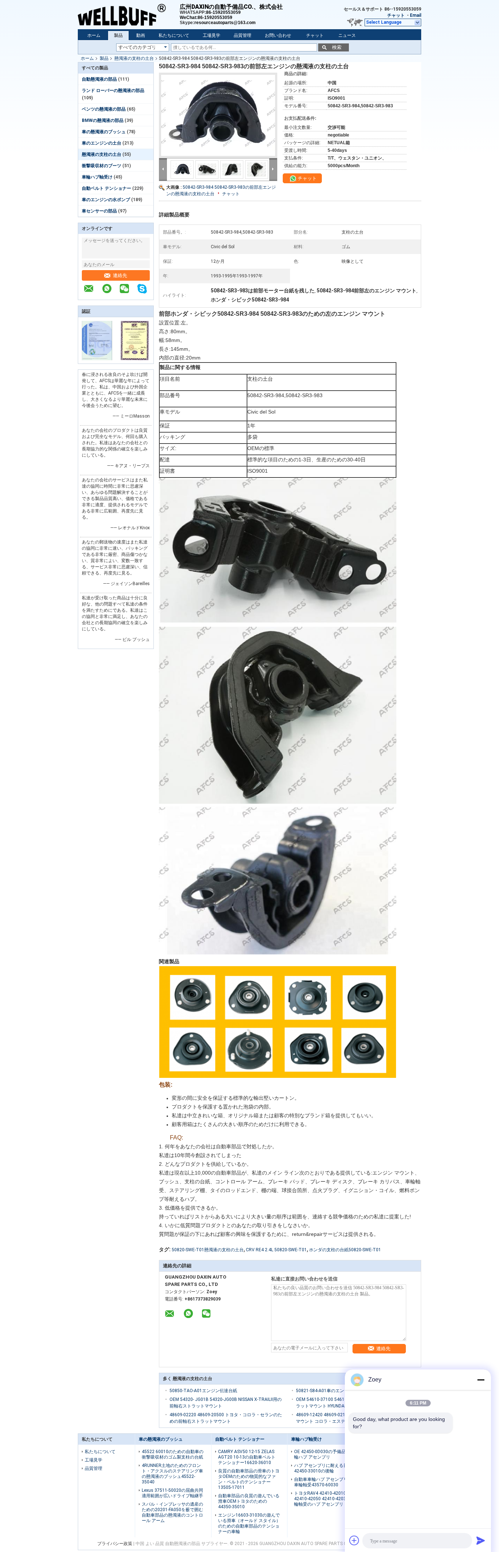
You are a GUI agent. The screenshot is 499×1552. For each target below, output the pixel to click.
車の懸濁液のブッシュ (104, 131)
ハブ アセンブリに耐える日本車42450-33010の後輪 (325, 1468)
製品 (118, 35)
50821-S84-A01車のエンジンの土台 (331, 1390)
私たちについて (174, 35)
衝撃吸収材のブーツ (101, 165)
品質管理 (242, 35)
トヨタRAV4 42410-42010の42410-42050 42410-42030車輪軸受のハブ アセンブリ (323, 1499)
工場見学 (211, 35)
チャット (396, 15)
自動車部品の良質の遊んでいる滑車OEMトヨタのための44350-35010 (248, 1501)
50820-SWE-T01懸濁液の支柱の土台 (208, 1249)
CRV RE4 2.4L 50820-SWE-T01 (276, 1249)
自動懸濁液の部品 (99, 79)
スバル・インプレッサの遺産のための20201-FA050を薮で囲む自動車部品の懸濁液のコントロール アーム (172, 1512)
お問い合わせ (278, 35)
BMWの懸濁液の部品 (102, 120)
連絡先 (120, 275)
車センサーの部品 (99, 211)
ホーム (93, 35)
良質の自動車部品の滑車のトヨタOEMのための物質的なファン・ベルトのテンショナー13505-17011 (248, 1479)
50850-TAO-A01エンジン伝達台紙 (203, 1390)
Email (415, 15)
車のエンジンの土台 (101, 143)
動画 (140, 35)
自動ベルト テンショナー (106, 188)
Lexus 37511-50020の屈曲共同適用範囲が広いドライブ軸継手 (172, 1493)
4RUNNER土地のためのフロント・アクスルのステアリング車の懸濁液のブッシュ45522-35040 (172, 1473)
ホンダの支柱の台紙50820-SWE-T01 (345, 1249)
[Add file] (354, 1540)
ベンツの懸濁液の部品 (104, 109)
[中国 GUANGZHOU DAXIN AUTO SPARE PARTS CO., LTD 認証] (97, 358)
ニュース (347, 35)
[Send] (481, 1540)
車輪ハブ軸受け (97, 177)
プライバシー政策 (114, 1543)
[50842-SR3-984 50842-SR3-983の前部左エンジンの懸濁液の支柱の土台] (218, 115)
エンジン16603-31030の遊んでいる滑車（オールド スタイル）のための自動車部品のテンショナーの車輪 (249, 1523)
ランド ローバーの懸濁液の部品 (113, 90)
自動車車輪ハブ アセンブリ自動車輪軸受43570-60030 (325, 1482)
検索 (337, 47)
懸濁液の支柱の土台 (134, 58)
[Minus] (480, 1379)
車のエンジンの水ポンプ (106, 199)
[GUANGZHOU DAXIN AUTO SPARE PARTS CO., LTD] (129, 14)
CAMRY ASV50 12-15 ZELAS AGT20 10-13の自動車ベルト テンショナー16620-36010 (246, 1457)
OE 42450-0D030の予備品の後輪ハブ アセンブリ (324, 1454)
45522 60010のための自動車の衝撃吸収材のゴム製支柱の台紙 (172, 1454)
